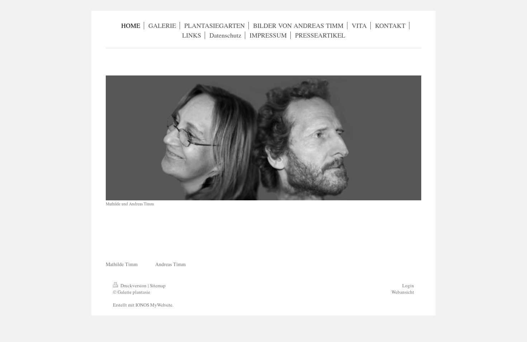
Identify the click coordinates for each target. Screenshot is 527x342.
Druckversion (133, 285)
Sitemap (158, 285)
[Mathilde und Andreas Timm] (263, 137)
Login (408, 285)
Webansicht (402, 292)
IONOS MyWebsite (154, 305)
